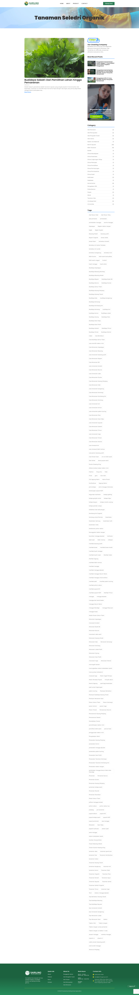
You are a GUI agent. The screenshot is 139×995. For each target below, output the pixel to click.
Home (61, 3)
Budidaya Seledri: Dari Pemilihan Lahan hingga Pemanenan (53, 81)
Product (76, 3)
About (68, 3)
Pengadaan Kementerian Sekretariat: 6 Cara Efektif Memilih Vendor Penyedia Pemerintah (104, 72)
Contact (84, 3)
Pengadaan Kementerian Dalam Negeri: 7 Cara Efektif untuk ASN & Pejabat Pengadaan (105, 64)
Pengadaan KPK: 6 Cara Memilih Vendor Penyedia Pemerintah (104, 80)
